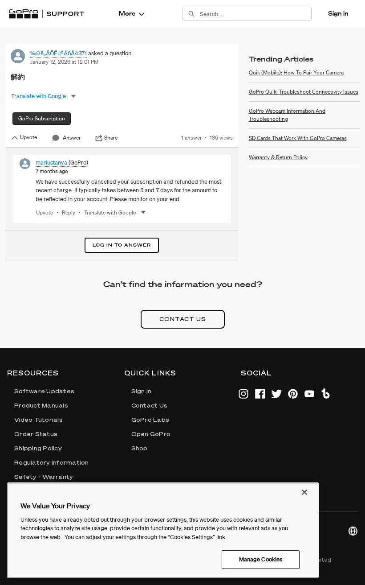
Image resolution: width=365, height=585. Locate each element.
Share (111, 137)
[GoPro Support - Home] (46, 14)
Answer (72, 137)
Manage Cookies (261, 559)
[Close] (304, 492)
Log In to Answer (122, 245)
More (127, 13)
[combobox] (255, 14)
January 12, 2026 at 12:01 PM (64, 62)
